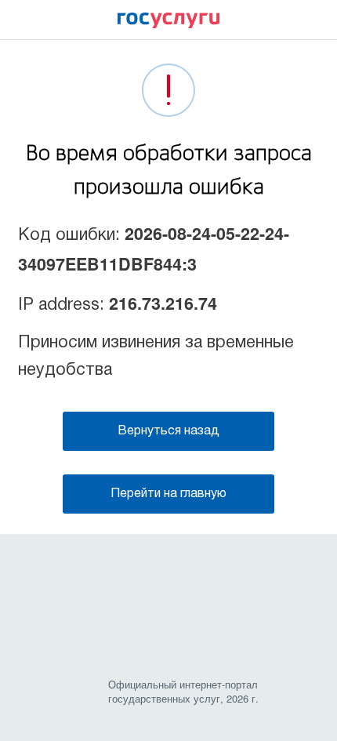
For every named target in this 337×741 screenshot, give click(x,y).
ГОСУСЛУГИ (168, 25)
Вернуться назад (168, 431)
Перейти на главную (168, 494)
